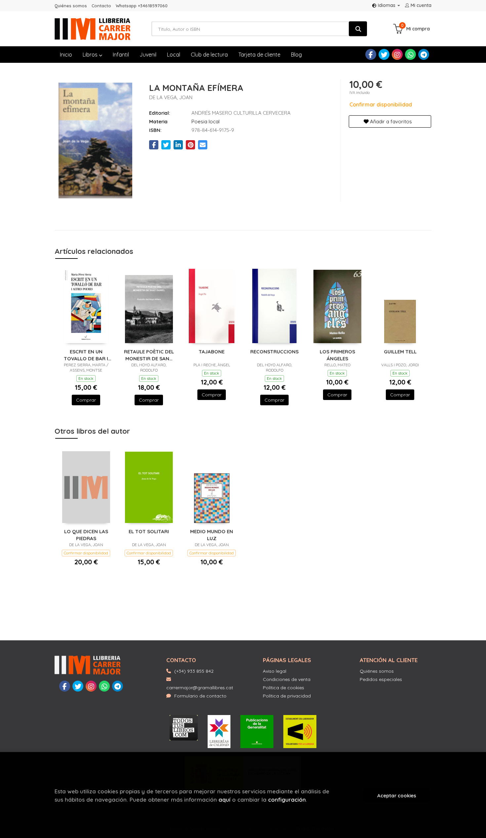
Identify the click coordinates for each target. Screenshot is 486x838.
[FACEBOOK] (370, 54)
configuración (287, 799)
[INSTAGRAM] (397, 54)
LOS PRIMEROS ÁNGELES (337, 354)
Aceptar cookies (396, 795)
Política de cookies (283, 688)
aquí (224, 799)
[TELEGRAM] (423, 54)
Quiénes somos (71, 5)
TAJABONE (211, 351)
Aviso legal (274, 671)
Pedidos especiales (381, 679)
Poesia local (205, 121)
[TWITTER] (384, 54)
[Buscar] (358, 28)
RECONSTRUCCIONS (274, 351)
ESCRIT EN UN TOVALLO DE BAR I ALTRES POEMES (86, 354)
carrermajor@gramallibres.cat (199, 688)
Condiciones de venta (286, 679)
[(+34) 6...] (410, 54)
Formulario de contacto (200, 696)
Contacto (101, 5)
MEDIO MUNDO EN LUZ (211, 534)
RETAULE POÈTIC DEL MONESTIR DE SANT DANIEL (149, 354)
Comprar (86, 400)
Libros (91, 54)
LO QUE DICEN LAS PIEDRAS (86, 534)
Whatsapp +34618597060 (142, 5)
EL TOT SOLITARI (149, 531)
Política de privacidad (287, 696)
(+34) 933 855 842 (194, 671)
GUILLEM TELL (400, 351)
